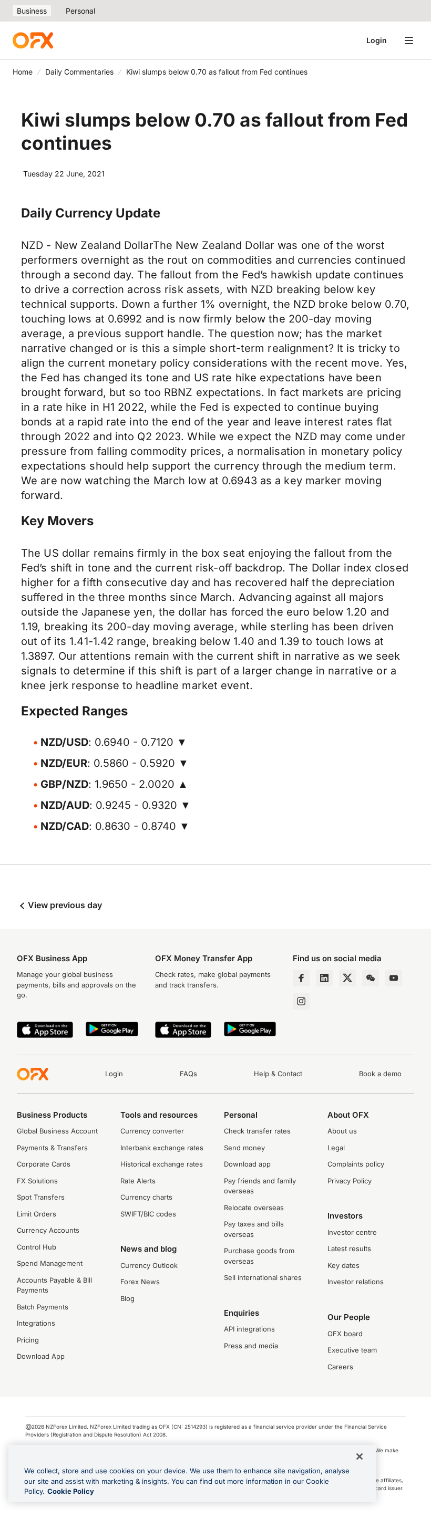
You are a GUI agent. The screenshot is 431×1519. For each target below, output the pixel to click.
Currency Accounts (48, 1230)
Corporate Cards (43, 1164)
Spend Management (50, 1263)
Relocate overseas (254, 1207)
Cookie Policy (70, 1491)
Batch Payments (42, 1307)
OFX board (345, 1333)
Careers (340, 1366)
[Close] (359, 1456)
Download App (41, 1356)
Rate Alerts (138, 1181)
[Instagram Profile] (301, 1001)
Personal (80, 10)
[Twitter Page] (347, 978)
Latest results (349, 1248)
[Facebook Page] (301, 978)
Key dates (343, 1265)
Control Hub (36, 1247)
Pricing (28, 1340)
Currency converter (152, 1131)
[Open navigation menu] (408, 40)
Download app (247, 1164)
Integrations (36, 1323)
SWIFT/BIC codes (148, 1214)
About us (342, 1131)
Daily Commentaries (79, 71)
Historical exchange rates (161, 1164)
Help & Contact (278, 1073)
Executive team (352, 1350)
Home (23, 71)
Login (376, 40)
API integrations (249, 1329)
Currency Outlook (149, 1265)
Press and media (251, 1345)
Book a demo (380, 1073)
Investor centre (352, 1232)
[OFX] (33, 40)
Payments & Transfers (52, 1147)
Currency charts (146, 1197)
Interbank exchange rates (161, 1147)
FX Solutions (37, 1181)
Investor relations (355, 1281)
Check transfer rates (257, 1131)
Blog (127, 1298)
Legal (336, 1147)
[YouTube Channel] (393, 978)
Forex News (140, 1281)
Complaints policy (355, 1164)
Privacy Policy (349, 1181)
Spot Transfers (41, 1197)
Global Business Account (57, 1131)
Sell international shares (263, 1277)
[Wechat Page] (370, 978)
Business (32, 10)
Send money (244, 1147)
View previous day (64, 905)
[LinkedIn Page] (324, 978)
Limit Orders (36, 1214)
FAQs (188, 1073)
